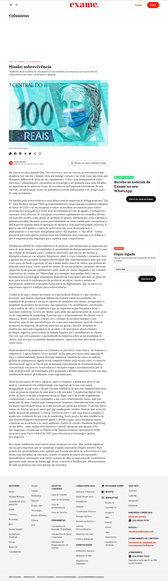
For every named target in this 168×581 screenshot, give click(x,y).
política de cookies (45, 577)
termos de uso (29, 577)
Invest (12, 542)
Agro (107, 532)
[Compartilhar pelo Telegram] (25, 153)
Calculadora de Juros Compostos (61, 535)
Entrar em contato (137, 516)
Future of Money (39, 515)
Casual (34, 491)
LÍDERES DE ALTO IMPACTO (17, 503)
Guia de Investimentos (58, 506)
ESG (11, 524)
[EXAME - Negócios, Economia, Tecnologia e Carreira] (84, 5)
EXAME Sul (81, 501)
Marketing (36, 495)
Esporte (35, 500)
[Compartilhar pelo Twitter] (30, 153)
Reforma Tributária (85, 492)
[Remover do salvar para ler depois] (39, 153)
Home (11, 62)
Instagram (133, 500)
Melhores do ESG (84, 556)
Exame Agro (37, 505)
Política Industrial (84, 539)
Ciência (34, 520)
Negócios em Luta (84, 534)
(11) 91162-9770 (140, 520)
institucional (15, 577)
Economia (13, 519)
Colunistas (19, 15)
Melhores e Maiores (85, 551)
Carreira (13, 514)
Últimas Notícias (16, 496)
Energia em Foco (84, 516)
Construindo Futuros (86, 511)
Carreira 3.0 (110, 507)
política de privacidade (66, 577)
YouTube (133, 491)
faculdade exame (114, 486)
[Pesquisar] (17, 5)
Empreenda (110, 537)
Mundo (34, 486)
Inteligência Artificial (14, 535)
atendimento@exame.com (141, 531)
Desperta (109, 512)
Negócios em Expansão (82, 562)
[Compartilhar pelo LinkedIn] (20, 153)
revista (109, 492)
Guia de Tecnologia (60, 499)
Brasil (11, 509)
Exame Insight (15, 529)
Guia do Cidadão (59, 494)
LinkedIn (133, 495)
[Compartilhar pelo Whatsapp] (10, 153)
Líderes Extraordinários (83, 527)
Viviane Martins (35, 62)
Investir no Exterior (85, 521)
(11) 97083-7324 (140, 556)
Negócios (13, 547)
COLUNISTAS (15, 552)
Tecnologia (36, 510)
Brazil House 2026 (84, 496)
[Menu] (11, 5)
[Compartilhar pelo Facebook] (15, 153)
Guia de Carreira (59, 512)
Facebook (133, 505)
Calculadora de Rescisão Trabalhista (61, 527)
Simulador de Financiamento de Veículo (60, 545)
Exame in (109, 502)
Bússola (80, 506)
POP (33, 525)
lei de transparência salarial (91, 577)
